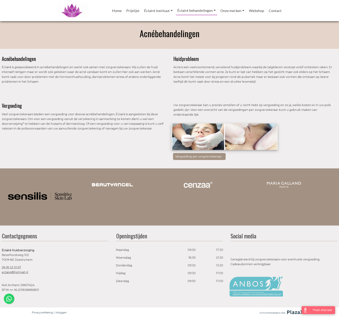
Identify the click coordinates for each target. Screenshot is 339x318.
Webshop (256, 10)
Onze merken (230, 10)
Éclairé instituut (157, 10)
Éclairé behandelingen (195, 10)
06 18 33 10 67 (11, 267)
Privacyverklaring (42, 312)
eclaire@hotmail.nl (15, 272)
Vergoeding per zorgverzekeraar (198, 156)
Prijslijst (132, 10)
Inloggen (61, 312)
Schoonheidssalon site (272, 312)
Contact (275, 10)
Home (117, 10)
